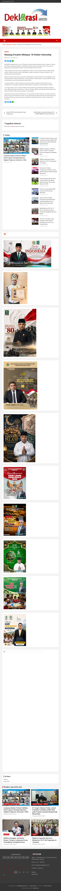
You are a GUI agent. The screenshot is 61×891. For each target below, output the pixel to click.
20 (15, 869)
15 (23, 866)
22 (23, 869)
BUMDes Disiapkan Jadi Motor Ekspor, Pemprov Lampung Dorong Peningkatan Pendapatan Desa (15, 840)
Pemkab (17, 804)
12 (12, 866)
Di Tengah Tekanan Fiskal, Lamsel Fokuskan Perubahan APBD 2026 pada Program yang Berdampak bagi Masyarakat (44, 811)
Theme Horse (47, 886)
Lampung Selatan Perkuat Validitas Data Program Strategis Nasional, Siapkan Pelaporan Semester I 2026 (15, 158)
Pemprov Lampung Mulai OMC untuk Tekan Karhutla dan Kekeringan (47, 190)
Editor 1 (15, 814)
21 (19, 869)
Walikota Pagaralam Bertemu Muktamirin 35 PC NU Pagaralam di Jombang (48, 161)
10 (4, 866)
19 (12, 869)
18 (8, 869)
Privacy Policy (33, 886)
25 (8, 872)
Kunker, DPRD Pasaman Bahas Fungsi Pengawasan (16, 113)
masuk (12, 126)
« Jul (3, 878)
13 (15, 866)
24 (4, 872)
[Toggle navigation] (4, 41)
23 (27, 869)
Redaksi (6, 779)
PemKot (35, 834)
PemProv (6, 834)
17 (4, 869)
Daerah (6, 51)
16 (27, 866)
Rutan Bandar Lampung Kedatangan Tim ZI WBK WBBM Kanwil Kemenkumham (44, 113)
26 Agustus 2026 (8, 814)
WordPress (36, 888)
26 (12, 872)
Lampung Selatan (9, 804)
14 (19, 866)
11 (8, 866)
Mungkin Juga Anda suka (12, 787)
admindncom (14, 57)
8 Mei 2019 (7, 57)
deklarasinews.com (23, 886)
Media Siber (7, 781)
